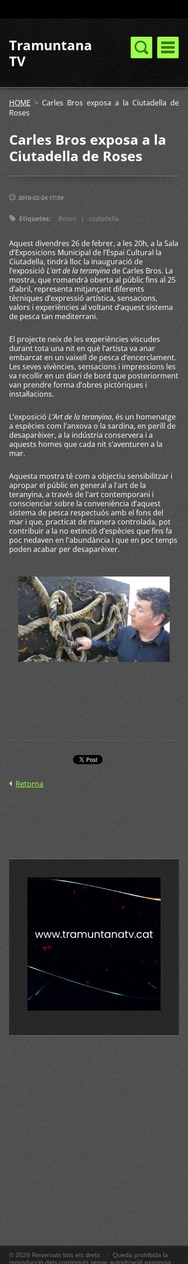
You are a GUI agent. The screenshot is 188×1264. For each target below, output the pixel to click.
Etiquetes (34, 218)
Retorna (29, 784)
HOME (20, 103)
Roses (67, 218)
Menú (168, 47)
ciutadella (104, 218)
